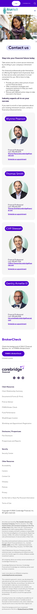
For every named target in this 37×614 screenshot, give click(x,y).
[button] (16, 3)
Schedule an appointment (17, 159)
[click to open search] (35, 3)
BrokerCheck (11, 340)
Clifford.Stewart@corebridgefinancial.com (20, 264)
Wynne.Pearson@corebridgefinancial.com (20, 155)
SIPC (8, 545)
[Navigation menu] (35, 9)
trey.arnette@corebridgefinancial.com (20, 319)
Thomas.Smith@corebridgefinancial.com (20, 209)
